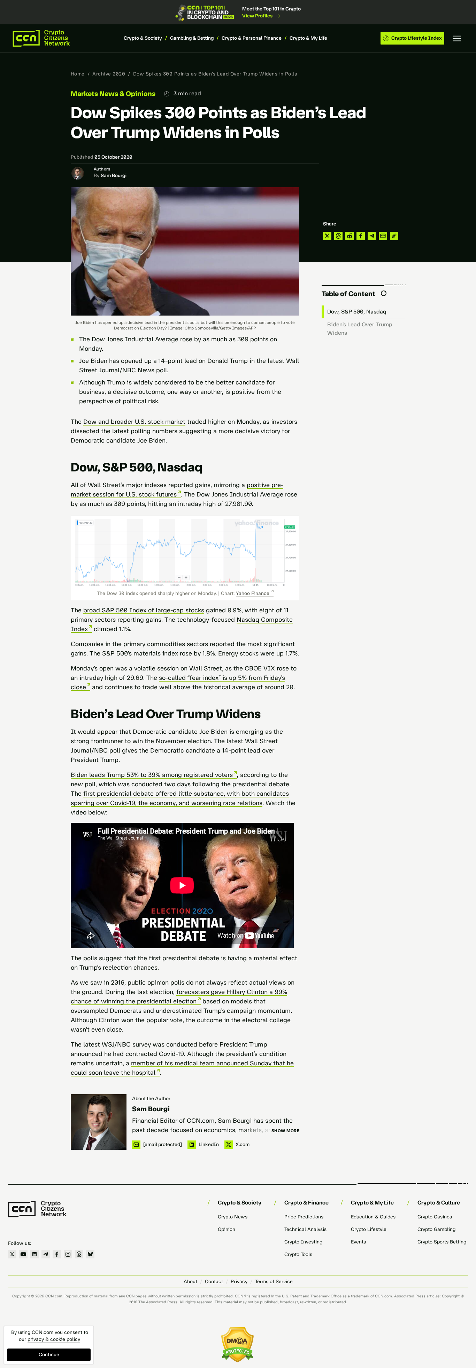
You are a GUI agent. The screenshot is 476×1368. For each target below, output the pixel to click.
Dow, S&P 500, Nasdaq (356, 311)
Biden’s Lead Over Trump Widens (359, 328)
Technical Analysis (305, 1229)
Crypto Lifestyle (368, 1229)
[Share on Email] (383, 236)
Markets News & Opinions (113, 93)
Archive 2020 (108, 74)
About (190, 1282)
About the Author (151, 1098)
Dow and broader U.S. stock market (134, 421)
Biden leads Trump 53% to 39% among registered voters (152, 775)
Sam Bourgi (113, 175)
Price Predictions (303, 1217)
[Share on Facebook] (360, 236)
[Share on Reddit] (349, 236)
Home (78, 74)
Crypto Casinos (434, 1217)
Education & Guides (373, 1217)
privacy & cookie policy (54, 1339)
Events (358, 1242)
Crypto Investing (303, 1242)
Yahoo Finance (252, 593)
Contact (214, 1282)
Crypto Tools (298, 1254)
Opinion (226, 1229)
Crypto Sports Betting (441, 1242)
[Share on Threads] (338, 236)
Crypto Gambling (436, 1229)
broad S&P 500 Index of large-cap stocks (143, 610)
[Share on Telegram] (372, 236)
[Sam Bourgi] (98, 1122)
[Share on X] (327, 236)
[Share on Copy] (394, 236)
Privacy (239, 1282)
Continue (49, 1355)
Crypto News (232, 1217)
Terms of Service (274, 1282)
